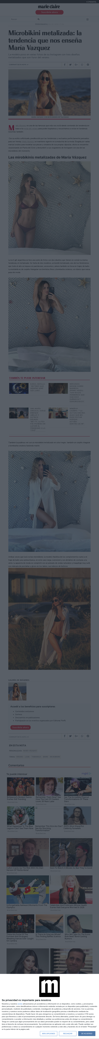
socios (20, 1004)
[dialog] (49, 1006)
